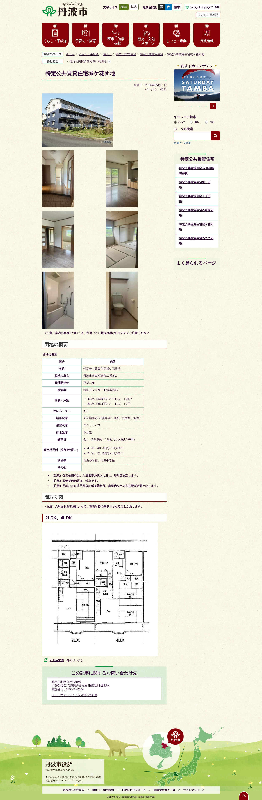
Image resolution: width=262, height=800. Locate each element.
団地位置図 (57, 660)
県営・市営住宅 (126, 54)
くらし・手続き (55, 41)
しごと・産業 (176, 41)
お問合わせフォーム (134, 789)
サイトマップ (191, 789)
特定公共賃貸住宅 (151, 54)
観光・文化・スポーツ (146, 41)
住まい (107, 54)
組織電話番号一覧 (164, 789)
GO (217, 7)
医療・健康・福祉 (115, 41)
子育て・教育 (85, 41)
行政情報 (207, 41)
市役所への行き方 (73, 789)
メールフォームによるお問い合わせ (74, 695)
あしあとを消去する (109, 61)
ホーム (70, 54)
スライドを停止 (212, 105)
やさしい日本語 (208, 14)
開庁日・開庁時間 (103, 789)
